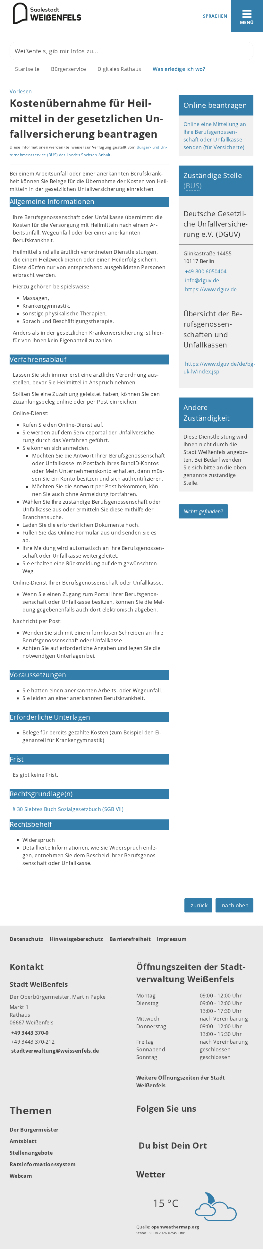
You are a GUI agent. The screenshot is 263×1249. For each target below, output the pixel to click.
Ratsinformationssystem (43, 1164)
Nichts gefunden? (203, 511)
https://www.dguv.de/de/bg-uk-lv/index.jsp (219, 367)
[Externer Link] (142, 1124)
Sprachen (215, 16)
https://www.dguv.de (210, 289)
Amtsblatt (23, 1141)
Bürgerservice (68, 69)
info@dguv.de (201, 280)
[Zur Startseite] (40, 13)
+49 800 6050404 (205, 271)
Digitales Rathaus (119, 69)
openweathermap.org (175, 1227)
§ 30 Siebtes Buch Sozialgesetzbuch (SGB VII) (68, 809)
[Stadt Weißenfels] (68, 1017)
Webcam (21, 1175)
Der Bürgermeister (34, 1129)
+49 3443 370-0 (29, 1032)
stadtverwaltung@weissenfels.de (54, 1050)
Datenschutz (27, 939)
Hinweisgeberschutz (76, 939)
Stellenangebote (31, 1152)
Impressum (172, 939)
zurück (199, 905)
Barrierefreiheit (130, 939)
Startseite (27, 69)
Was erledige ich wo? (179, 69)
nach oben (235, 905)
